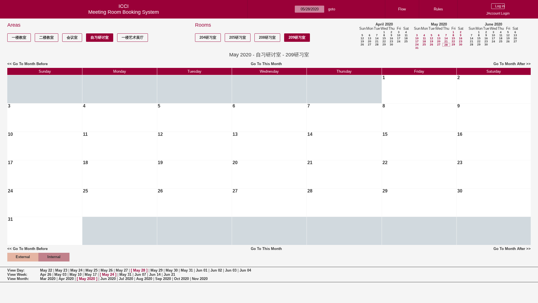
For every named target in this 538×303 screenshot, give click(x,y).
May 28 (139, 270)
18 (406, 38)
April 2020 (384, 24)
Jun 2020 (108, 279)
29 (384, 44)
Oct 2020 (181, 279)
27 (369, 44)
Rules (438, 9)
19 (362, 41)
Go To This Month (266, 64)
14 (377, 38)
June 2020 (493, 24)
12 (362, 38)
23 (391, 41)
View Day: (15, 270)
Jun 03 (230, 270)
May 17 (91, 274)
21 (377, 41)
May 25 (91, 270)
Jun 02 (216, 270)
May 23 (61, 270)
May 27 (122, 270)
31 (417, 47)
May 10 (75, 274)
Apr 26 (45, 274)
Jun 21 (169, 274)
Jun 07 (140, 274)
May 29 (156, 270)
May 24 (76, 270)
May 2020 (439, 24)
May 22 (46, 270)
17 (398, 38)
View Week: (17, 274)
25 (406, 41)
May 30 (172, 270)
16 (391, 38)
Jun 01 (201, 270)
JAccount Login (498, 13)
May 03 (60, 274)
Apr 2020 (66, 279)
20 (369, 41)
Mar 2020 (47, 279)
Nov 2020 (200, 279)
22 (384, 41)
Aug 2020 (144, 279)
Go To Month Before (30, 64)
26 (362, 44)
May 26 (107, 270)
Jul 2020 (126, 279)
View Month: (18, 279)
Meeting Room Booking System (123, 12)
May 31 (187, 270)
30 (391, 44)
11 (406, 35)
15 (384, 38)
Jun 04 (245, 270)
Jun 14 (155, 274)
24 (398, 41)
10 (398, 35)
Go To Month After (509, 64)
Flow (402, 9)
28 (377, 44)
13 (369, 38)
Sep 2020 (163, 279)
